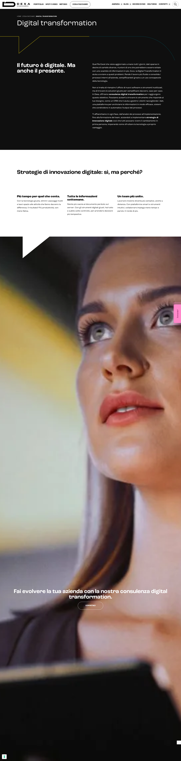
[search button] (175, 4)
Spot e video (52, 4)
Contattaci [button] (90, 606)
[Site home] (16, 4)
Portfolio (39, 4)
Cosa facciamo (80, 4)
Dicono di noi (138, 4)
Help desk (152, 4)
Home (19, 16)
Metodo (63, 4)
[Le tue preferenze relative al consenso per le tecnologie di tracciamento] (4, 756)
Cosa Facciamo (29, 16)
